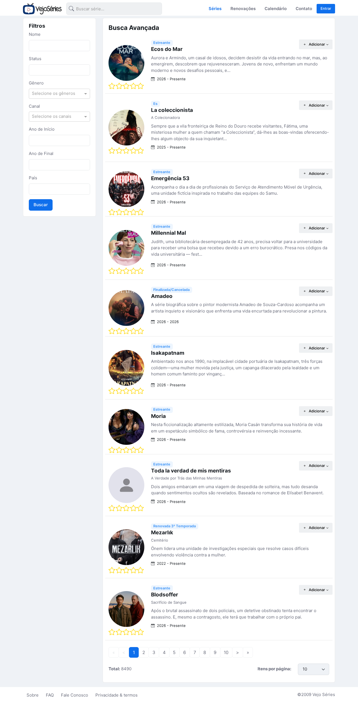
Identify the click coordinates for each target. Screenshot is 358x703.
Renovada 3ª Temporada (174, 526)
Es (155, 104)
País (33, 177)
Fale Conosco (74, 695)
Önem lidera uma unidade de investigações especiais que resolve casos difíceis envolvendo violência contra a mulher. (230, 552)
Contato (304, 8)
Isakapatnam (167, 353)
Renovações (243, 8)
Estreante (161, 43)
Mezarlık (162, 532)
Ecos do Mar (167, 49)
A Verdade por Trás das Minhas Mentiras (186, 478)
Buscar (41, 204)
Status (35, 58)
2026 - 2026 (167, 321)
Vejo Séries (323, 694)
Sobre (33, 695)
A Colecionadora (165, 117)
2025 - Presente (171, 147)
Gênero (36, 83)
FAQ (50, 695)
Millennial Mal (168, 233)
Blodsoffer (164, 594)
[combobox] (109, 9)
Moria (158, 416)
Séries (215, 8)
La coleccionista (172, 110)
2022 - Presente (171, 563)
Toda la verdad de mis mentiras (191, 470)
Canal (34, 106)
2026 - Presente (171, 79)
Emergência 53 (170, 178)
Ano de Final (41, 153)
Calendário (276, 8)
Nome (35, 34)
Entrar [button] (326, 8)
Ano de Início (42, 129)
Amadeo (162, 296)
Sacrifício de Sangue (169, 602)
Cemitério (159, 540)
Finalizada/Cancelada (171, 290)
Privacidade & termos (116, 695)
